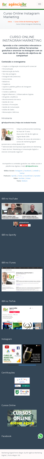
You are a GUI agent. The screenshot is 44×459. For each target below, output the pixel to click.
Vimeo (28, 178)
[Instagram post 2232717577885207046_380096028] (12, 353)
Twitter (22, 173)
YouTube (21, 178)
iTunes (20, 176)
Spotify (13, 176)
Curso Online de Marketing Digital (26, 22)
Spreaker (37, 176)
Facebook (27, 171)
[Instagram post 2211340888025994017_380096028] (32, 353)
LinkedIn (36, 171)
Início (10, 22)
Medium (24, 181)
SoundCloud (28, 176)
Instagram (19, 171)
